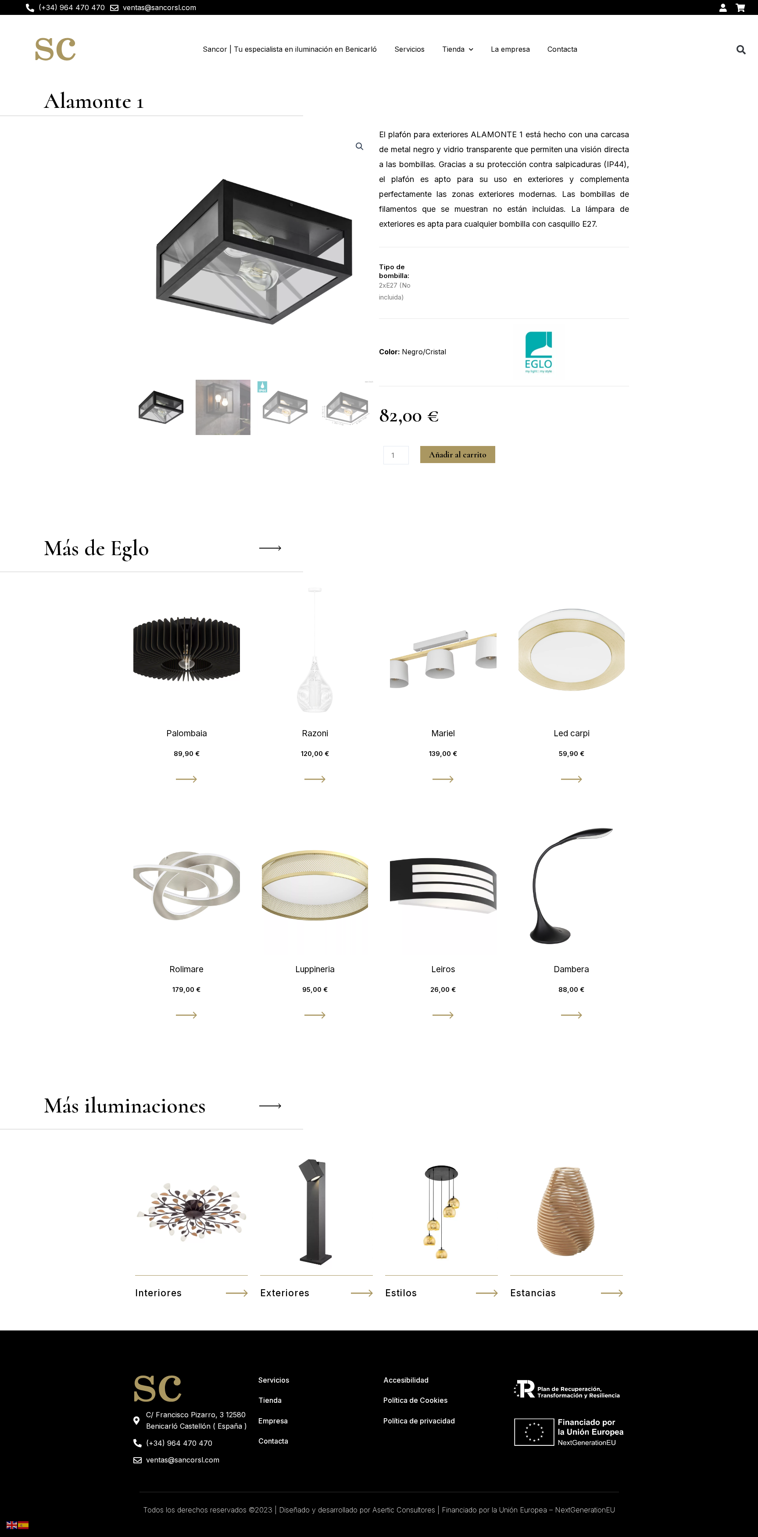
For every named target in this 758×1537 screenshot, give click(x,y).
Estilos (401, 1292)
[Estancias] (612, 1293)
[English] (12, 1524)
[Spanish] (23, 1524)
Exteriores (285, 1292)
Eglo (129, 548)
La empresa (510, 49)
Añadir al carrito (457, 454)
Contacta (562, 49)
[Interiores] (237, 1293)
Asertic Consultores (403, 1509)
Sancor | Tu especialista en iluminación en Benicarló (290, 49)
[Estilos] (487, 1293)
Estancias (533, 1292)
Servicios (409, 49)
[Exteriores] (362, 1293)
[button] (741, 49)
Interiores (158, 1292)
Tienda (453, 49)
